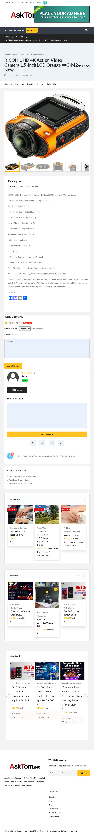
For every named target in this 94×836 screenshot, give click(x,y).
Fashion (67, 528)
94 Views (42, 714)
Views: (27, 75)
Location (31, 84)
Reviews (40, 84)
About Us (15, 2)
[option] (20, 525)
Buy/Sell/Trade (10, 54)
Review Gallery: (11, 328)
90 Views (17, 714)
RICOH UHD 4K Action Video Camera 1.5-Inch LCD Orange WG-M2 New (35, 40)
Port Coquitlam (25, 456)
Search (7, 2)
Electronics (24, 54)
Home (7, 37)
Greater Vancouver (43, 456)
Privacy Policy (54, 812)
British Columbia (60, 456)
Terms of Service (55, 816)
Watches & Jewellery (72, 531)
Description (19, 84)
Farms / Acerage (43, 528)
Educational (14, 528)
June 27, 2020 (13, 75)
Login (9, 30)
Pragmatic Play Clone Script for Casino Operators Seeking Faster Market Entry (72, 696)
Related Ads (52, 84)
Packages (24, 2)
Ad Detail (20, 37)
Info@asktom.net (69, 831)
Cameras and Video (39, 54)
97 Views (68, 718)
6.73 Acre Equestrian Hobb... (43, 541)
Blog (50, 805)
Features (8, 84)
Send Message (47, 434)
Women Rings (71, 534)
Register (20, 30)
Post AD (32, 30)
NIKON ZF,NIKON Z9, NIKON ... (45, 622)
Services (23, 528)
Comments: (10, 334)
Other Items (69, 608)
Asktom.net (25, 831)
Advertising (53, 808)
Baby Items (14, 604)
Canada (72, 456)
